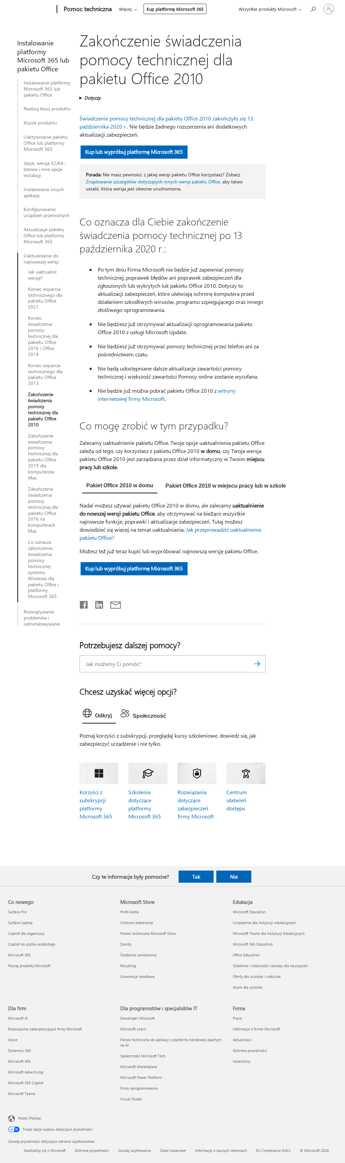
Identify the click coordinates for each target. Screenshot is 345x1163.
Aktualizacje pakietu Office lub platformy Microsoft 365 (44, 235)
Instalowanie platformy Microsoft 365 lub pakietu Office (47, 89)
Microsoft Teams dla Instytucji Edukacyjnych (269, 933)
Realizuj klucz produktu (47, 109)
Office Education (246, 954)
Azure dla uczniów (247, 987)
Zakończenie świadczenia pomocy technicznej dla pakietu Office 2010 (43, 409)
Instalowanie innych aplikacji (44, 192)
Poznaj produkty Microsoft (29, 965)
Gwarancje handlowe (137, 976)
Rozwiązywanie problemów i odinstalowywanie (42, 618)
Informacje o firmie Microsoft (256, 1028)
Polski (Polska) (29, 1118)
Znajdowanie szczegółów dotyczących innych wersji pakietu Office (153, 181)
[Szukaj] (257, 663)
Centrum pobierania (136, 922)
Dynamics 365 (19, 1050)
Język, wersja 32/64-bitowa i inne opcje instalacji (44, 169)
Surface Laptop (20, 922)
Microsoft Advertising (25, 1071)
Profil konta (129, 911)
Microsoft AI (18, 1018)
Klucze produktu (40, 123)
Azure (13, 1039)
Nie (234, 876)
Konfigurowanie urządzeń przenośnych (46, 212)
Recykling (128, 965)
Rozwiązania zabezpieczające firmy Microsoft (45, 1028)
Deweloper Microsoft (137, 1018)
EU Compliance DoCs (273, 1150)
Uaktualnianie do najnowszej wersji (41, 259)
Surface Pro (17, 911)
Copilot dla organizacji (26, 933)
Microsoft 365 (19, 954)
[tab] (119, 486)
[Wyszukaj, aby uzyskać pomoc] (313, 8)
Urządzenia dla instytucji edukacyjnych (264, 922)
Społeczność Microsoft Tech (142, 1055)
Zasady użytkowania (134, 1150)
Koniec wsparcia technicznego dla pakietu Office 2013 (45, 374)
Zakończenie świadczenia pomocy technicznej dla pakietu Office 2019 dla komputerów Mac (43, 457)
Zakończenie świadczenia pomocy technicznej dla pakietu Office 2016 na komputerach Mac (43, 510)
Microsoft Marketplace (138, 1066)
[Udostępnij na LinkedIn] (96, 603)
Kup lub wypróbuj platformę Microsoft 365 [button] (134, 151)
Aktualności (242, 1039)
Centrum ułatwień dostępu (236, 800)
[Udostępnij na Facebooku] (84, 603)
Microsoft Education (249, 911)
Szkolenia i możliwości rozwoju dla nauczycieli (270, 965)
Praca (237, 1018)
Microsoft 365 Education (253, 944)
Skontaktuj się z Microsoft (45, 1150)
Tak (196, 876)
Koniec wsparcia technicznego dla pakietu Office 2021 (45, 298)
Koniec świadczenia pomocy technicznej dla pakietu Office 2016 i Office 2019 (43, 336)
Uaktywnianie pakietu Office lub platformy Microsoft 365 (46, 143)
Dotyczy (92, 98)
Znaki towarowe (173, 1150)
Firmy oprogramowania (139, 1088)
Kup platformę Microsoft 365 (175, 9)
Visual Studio (131, 1098)
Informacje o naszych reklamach (221, 1150)
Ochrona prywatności (250, 1050)
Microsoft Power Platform (141, 1077)
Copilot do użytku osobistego (31, 944)
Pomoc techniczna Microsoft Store (148, 933)
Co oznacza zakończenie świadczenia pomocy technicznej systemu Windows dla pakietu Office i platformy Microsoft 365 (43, 569)
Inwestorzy (241, 1061)
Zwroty (125, 944)
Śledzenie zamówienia (138, 954)
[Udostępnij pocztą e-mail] (112, 603)
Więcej (125, 9)
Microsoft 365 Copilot (25, 1082)
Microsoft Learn (133, 1028)
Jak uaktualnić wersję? (42, 275)
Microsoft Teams (21, 1093)
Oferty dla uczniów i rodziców (257, 976)
